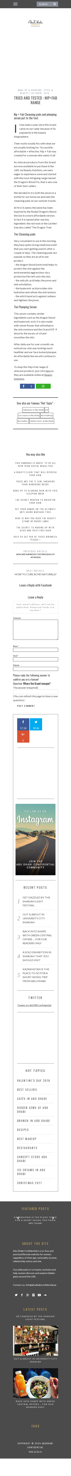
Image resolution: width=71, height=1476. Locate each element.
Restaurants (27, 1148)
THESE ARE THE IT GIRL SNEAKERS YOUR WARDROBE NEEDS (35, 483)
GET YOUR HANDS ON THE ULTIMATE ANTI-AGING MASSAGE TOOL (35, 510)
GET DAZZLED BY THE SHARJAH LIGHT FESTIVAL (36, 901)
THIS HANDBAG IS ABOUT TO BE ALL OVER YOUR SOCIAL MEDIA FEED (35, 464)
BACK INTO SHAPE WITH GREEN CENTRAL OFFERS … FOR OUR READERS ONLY (35, 1404)
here (48, 370)
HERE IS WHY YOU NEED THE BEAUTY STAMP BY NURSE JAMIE (35, 520)
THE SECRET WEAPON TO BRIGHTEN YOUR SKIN (35, 501)
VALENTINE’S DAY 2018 (33, 1081)
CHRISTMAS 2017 (29, 1183)
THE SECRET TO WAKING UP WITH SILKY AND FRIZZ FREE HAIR (35, 529)
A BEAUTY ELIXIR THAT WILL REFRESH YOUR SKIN (35, 474)
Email (16, 655)
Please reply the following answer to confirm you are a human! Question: (32, 679)
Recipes (23, 1130)
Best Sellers (23, 421)
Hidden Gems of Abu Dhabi (41, 421)
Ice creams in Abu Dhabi (28, 415)
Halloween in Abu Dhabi (33, 410)
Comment (17, 618)
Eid (46, 410)
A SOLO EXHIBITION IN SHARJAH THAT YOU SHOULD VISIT (37, 956)
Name (16, 646)
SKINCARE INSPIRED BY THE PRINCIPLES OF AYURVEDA (35, 553)
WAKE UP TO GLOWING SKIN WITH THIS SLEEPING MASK (35, 492)
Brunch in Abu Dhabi (33, 1121)
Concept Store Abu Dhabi (32, 1159)
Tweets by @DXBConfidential (34, 1005)
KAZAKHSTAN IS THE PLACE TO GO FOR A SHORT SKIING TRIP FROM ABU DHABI (35, 1220)
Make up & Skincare (30, 90)
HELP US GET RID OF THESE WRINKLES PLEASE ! (35, 538)
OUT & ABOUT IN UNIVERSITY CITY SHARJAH (34, 918)
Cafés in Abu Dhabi (32, 1099)
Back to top (34, 1451)
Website (16, 665)
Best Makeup (47, 415)
